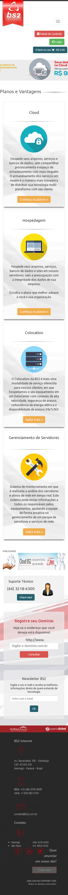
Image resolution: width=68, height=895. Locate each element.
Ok (34, 708)
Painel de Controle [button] (51, 33)
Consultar (34, 654)
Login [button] (58, 41)
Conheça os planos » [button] (34, 199)
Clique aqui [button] (44, 870)
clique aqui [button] (25, 597)
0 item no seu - (50, 49)
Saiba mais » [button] (34, 419)
